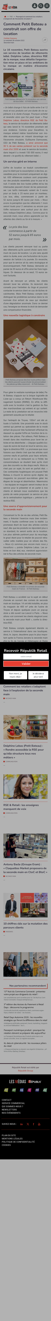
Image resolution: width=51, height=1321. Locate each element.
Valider (26, 663)
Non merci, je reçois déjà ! (15, 675)
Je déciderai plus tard (38, 675)
